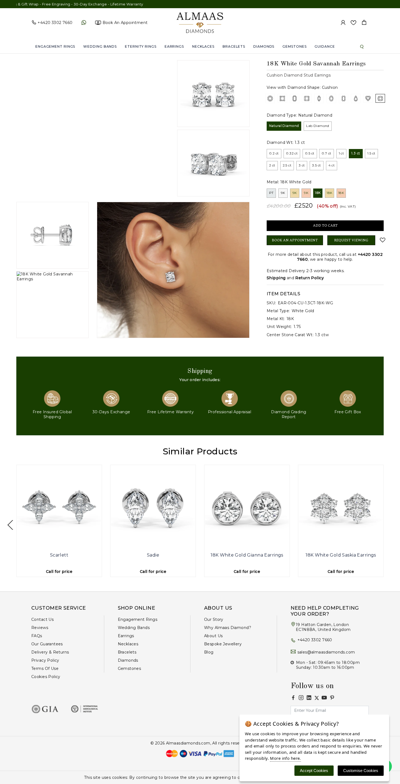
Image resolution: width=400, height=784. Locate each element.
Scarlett (59, 555)
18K (318, 193)
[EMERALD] (294, 98)
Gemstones (294, 46)
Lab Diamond (317, 126)
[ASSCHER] (307, 98)
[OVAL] (331, 98)
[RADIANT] (343, 98)
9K (283, 193)
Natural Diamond (284, 126)
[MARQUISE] (319, 98)
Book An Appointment (295, 240)
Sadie (153, 555)
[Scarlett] (59, 508)
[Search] (362, 46)
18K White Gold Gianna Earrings (247, 555)
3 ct (302, 165)
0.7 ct (326, 153)
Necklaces (203, 46)
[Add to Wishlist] (382, 240)
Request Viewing (351, 240)
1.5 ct (371, 153)
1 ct (341, 153)
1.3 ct (355, 153)
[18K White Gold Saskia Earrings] (341, 508)
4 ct (331, 165)
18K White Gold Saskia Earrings (341, 555)
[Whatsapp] (83, 22)
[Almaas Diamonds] (200, 22)
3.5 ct (316, 165)
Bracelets (234, 46)
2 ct (272, 165)
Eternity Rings (140, 46)
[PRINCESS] (282, 98)
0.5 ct (310, 153)
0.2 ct (274, 153)
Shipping (276, 277)
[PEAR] (356, 98)
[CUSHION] (380, 98)
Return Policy (309, 277)
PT (271, 193)
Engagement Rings (55, 46)
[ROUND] (270, 98)
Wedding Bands (100, 46)
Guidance (325, 46)
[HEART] (368, 98)
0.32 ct (292, 153)
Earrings (174, 46)
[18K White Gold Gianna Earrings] (247, 508)
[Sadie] (153, 508)
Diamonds (263, 46)
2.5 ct (287, 165)
